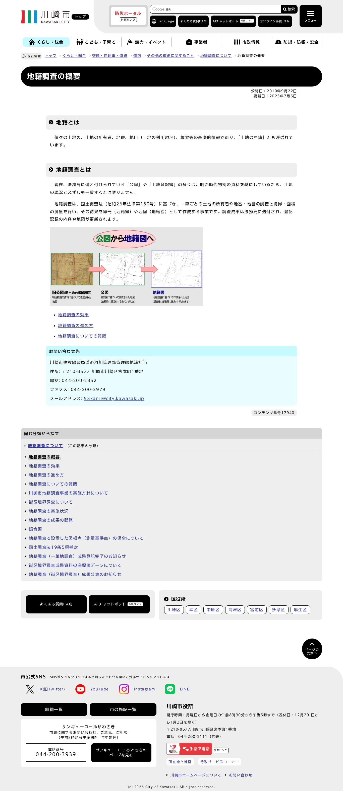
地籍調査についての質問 (82, 336)
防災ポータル (128, 16)
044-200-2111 (193, 736)
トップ (50, 55)
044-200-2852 (79, 380)
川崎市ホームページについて (195, 775)
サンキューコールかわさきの (121, 752)
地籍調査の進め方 (75, 326)
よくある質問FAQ (56, 604)
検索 (291, 9)
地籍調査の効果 (73, 315)
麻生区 (300, 610)
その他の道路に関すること (170, 55)
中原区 (213, 610)
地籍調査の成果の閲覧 (51, 520)
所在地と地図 (180, 762)
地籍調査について (216, 55)
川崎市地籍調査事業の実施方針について (68, 493)
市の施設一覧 (123, 709)
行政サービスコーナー (219, 762)
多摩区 (278, 610)
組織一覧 (54, 709)
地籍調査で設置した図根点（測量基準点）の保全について (86, 538)
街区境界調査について (51, 502)
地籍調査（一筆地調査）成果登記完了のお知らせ (77, 556)
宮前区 (256, 610)
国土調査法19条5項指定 (53, 547)
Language (166, 21)
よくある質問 (193, 21)
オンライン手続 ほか (275, 21)
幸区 (193, 610)
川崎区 (174, 610)
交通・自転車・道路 (109, 55)
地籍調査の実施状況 (49, 511)
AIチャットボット (233, 21)
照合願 (35, 529)
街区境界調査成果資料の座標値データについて (75, 565)
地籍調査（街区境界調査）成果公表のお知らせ (75, 574)
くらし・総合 (74, 55)
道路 (137, 55)
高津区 (235, 610)
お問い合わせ (241, 775)
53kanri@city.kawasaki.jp (114, 399)
